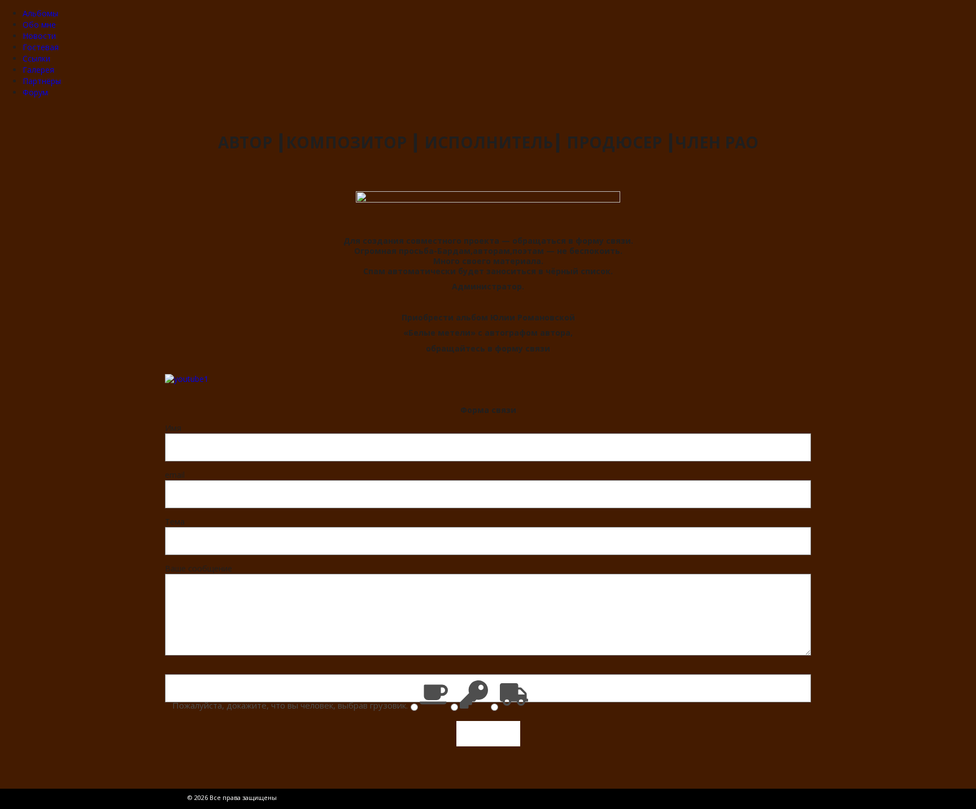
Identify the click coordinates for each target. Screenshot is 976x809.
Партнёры (42, 81)
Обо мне (39, 24)
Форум (35, 92)
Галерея (38, 69)
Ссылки (36, 58)
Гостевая (41, 47)
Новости (39, 35)
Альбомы (40, 13)
